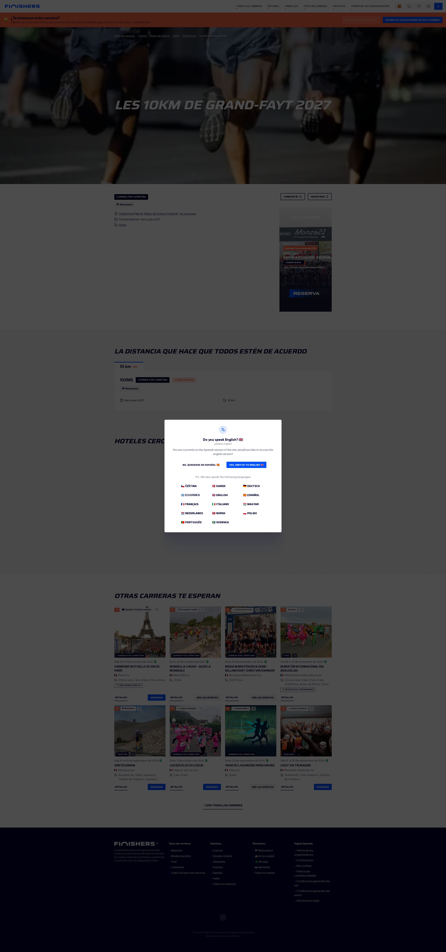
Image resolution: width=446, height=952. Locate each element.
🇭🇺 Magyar (251, 504)
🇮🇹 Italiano (220, 504)
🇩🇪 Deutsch (251, 486)
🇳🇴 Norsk (218, 513)
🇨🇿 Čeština (189, 486)
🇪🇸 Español (251, 495)
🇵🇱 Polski (250, 513)
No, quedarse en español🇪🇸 (201, 465)
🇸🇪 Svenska (220, 522)
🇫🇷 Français (189, 504)
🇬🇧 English (220, 495)
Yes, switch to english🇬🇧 (246, 465)
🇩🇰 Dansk (219, 486)
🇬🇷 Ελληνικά (190, 495)
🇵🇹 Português (191, 522)
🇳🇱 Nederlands (192, 513)
